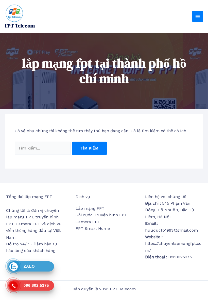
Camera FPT (88, 221)
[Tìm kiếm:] (43, 148)
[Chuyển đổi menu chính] (197, 16)
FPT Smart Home (93, 228)
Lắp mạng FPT (90, 208)
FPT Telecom (20, 25)
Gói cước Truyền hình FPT (101, 215)
